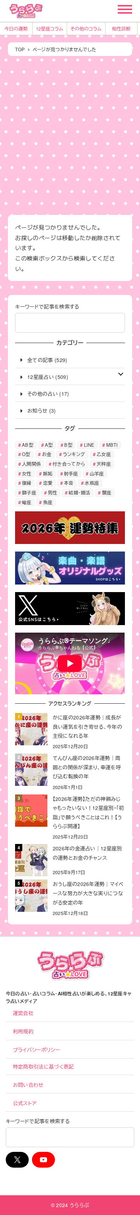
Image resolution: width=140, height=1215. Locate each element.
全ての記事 (40, 359)
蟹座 (107, 492)
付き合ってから (68, 463)
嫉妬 (48, 473)
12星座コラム (49, 28)
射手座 (71, 473)
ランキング (74, 454)
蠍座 (27, 502)
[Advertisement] (70, 134)
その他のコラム (86, 28)
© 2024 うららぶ (70, 1205)
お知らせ (37, 410)
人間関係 (31, 463)
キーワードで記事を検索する (47, 306)
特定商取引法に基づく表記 (43, 1066)
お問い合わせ (28, 1084)
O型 (26, 454)
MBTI (112, 444)
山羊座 (97, 473)
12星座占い (40, 376)
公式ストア (25, 1103)
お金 (47, 454)
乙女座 (104, 454)
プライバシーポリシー (36, 1049)
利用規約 (23, 1031)
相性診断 (121, 28)
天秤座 (104, 463)
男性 (52, 492)
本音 (69, 482)
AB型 (27, 444)
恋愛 (48, 482)
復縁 (27, 482)
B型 (68, 444)
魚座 (48, 502)
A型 (49, 444)
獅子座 (29, 492)
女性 (27, 473)
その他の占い (42, 393)
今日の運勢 (16, 28)
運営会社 (23, 1013)
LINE (89, 444)
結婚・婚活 (79, 492)
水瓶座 (92, 482)
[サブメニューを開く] (121, 373)
